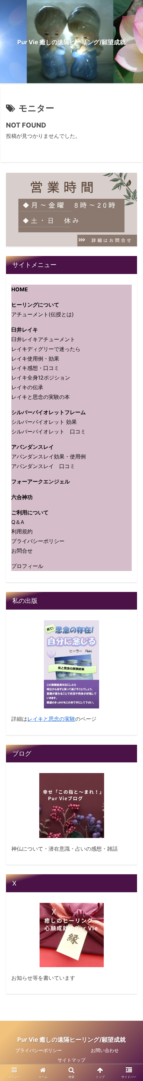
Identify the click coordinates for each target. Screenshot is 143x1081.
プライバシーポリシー (38, 1050)
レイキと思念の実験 (51, 718)
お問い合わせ (105, 1050)
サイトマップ (71, 1060)
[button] (129, 904)
